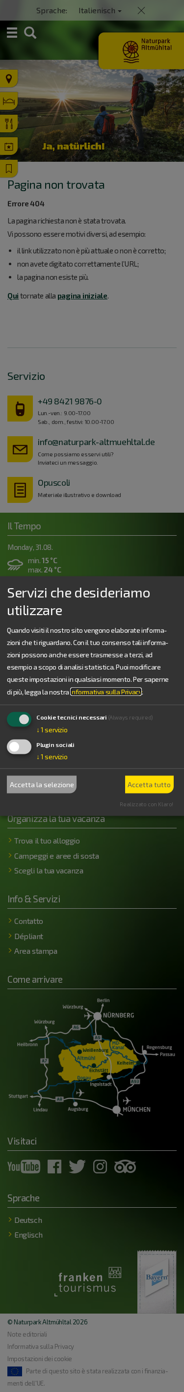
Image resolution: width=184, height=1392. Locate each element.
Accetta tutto (149, 784)
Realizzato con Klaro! (146, 803)
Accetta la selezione (42, 784)
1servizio (51, 729)
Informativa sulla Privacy (106, 691)
